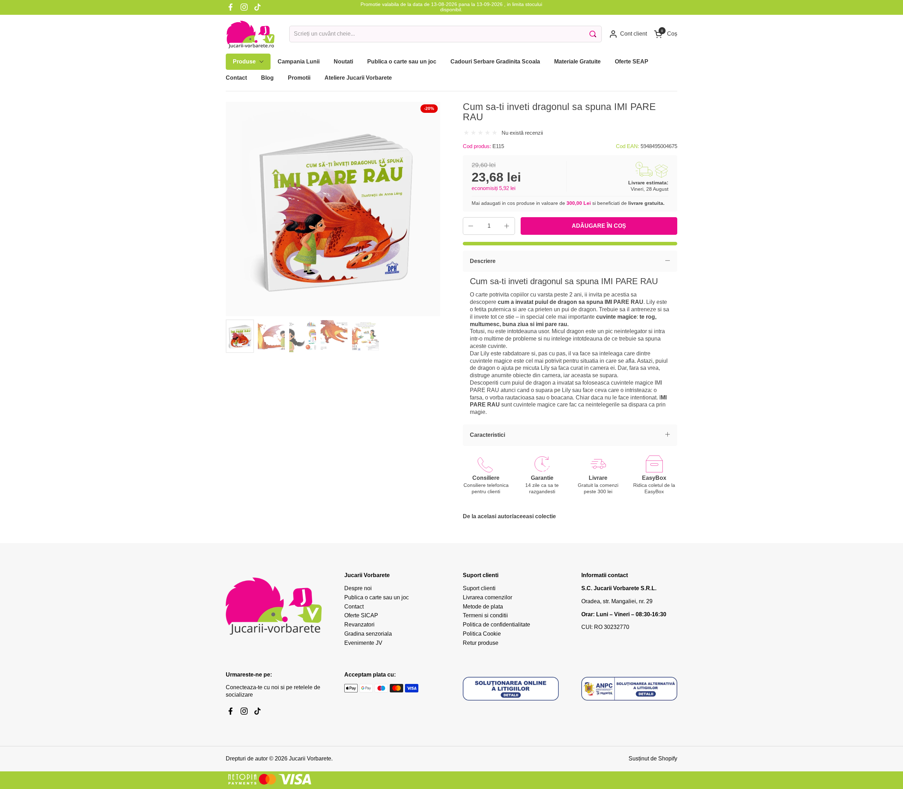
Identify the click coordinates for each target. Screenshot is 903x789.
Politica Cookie (482, 634)
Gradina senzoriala (368, 634)
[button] (665, 34)
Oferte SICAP (361, 615)
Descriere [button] (483, 261)
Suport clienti (479, 588)
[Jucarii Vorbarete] (250, 34)
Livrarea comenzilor (487, 597)
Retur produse (480, 643)
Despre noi (358, 588)
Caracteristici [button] (487, 435)
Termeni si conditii (485, 615)
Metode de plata (483, 607)
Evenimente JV (363, 643)
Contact (354, 607)
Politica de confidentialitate (496, 625)
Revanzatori (359, 625)
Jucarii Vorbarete (310, 759)
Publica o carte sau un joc (376, 597)
